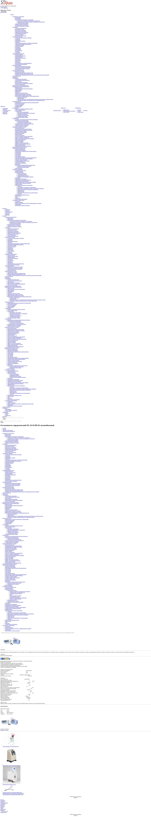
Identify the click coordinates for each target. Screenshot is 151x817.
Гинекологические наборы (23, 22)
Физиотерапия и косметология (19, 148)
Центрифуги (17, 59)
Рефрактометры (18, 90)
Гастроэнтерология (17, 76)
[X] (3, 659)
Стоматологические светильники (22, 124)
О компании (5, 108)
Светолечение (18, 153)
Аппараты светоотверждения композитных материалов (26, 119)
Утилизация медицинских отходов (20, 147)
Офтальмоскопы (18, 89)
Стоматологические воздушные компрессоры (24, 123)
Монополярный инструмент (15, 595)
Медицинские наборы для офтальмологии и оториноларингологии (31, 100)
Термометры (17, 39)
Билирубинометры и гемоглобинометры (23, 63)
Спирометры (17, 52)
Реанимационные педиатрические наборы (23, 130)
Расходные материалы (22, 173)
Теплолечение (18, 154)
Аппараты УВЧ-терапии (20, 161)
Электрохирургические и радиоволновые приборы (25, 182)
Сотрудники (5, 111)
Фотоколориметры (19, 54)
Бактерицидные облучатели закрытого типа (24, 72)
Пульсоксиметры (18, 50)
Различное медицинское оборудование (20, 85)
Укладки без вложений (19, 135)
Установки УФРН (18, 105)
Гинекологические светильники (21, 25)
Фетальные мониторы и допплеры (22, 26)
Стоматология (16, 118)
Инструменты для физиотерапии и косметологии (25, 165)
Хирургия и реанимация (18, 169)
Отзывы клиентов (6, 110)
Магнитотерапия (18, 168)
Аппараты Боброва (19, 171)
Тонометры (17, 42)
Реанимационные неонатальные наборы (23, 129)
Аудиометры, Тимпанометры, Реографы (23, 37)
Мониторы (17, 198)
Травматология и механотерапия (21, 181)
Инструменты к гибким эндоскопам (22, 205)
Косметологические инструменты (24, 166)
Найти (2, 422)
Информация (78, 107)
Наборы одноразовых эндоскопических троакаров (20, 591)
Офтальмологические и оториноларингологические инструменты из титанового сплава (35, 99)
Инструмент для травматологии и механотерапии (28, 192)
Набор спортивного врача (20, 139)
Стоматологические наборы (23, 121)
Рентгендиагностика (17, 101)
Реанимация (17, 177)
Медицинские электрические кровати (22, 67)
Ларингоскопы (18, 195)
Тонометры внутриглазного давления (22, 94)
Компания (3, 106)
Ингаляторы (17, 164)
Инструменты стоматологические (24, 122)
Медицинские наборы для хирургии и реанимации (28, 189)
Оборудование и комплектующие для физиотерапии (25, 151)
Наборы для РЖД (18, 134)
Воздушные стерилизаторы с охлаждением (26, 113)
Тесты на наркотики (19, 34)
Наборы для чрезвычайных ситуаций (22, 143)
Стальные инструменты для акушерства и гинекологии (29, 20)
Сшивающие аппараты (22, 174)
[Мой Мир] (9, 659)
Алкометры (15, 27)
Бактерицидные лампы (19, 71)
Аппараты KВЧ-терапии (20, 149)
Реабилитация (16, 78)
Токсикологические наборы (20, 131)
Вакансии (5, 112)
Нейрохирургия (21, 190)
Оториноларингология (22, 97)
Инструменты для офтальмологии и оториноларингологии (27, 96)
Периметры (17, 91)
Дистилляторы (18, 60)
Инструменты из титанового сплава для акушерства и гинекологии (31, 21)
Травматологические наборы (21, 132)
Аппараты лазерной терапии (21, 159)
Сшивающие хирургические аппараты (23, 179)
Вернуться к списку (4, 730)
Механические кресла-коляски (21, 82)
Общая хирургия (21, 191)
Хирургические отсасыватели (21, 199)
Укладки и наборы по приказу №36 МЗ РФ (24, 136)
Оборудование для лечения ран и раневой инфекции (25, 157)
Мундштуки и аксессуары (20, 30)
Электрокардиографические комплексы (23, 44)
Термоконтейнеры (19, 56)
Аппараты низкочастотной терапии (22, 160)
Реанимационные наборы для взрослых (23, 146)
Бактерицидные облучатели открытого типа (24, 73)
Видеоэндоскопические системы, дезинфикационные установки (28, 203)
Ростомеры (17, 51)
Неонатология (18, 18)
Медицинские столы (19, 69)
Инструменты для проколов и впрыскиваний (27, 187)
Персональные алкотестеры (20, 31)
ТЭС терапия (18, 155)
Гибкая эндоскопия (19, 202)
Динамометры (18, 48)
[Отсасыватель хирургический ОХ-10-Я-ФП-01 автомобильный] (12, 647)
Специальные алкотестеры (20, 33)
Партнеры (5, 109)
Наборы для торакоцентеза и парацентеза (18, 597)
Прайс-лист (63, 107)
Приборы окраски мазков (20, 55)
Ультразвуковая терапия (20, 156)
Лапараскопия (18, 204)
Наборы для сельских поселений (21, 142)
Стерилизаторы (18, 111)
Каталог (12, 14)
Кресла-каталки (18, 81)
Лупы (16, 196)
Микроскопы (17, 62)
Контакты (85, 110)
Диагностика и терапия (17, 36)
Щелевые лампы (18, 87)
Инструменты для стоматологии (21, 120)
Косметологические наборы (23, 167)
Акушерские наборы (19, 140)
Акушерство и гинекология (18, 16)
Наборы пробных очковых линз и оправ (23, 95)
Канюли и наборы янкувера (15, 598)
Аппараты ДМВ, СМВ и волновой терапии (24, 158)
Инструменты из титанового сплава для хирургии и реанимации (31, 188)
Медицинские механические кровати (22, 66)
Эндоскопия (17, 201)
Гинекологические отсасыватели (21, 24)
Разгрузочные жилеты (19, 128)
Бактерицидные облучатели (18, 70)
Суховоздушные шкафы (22, 116)
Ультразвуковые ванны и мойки (21, 117)
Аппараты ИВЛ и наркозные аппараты (23, 183)
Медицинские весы (19, 46)
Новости (79, 109)
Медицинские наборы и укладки (19, 126)
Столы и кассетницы (19, 104)
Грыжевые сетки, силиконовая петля (17, 592)
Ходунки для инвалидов (20, 84)
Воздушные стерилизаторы (23, 112)
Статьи (79, 111)
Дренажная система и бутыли (16, 593)
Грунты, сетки (66, 112)
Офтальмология (21, 98)
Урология (19, 193)
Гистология (15, 77)
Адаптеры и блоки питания (20, 28)
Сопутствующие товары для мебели (22, 68)
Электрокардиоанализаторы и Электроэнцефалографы (26, 43)
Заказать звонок (3, 6)
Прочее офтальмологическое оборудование (24, 88)
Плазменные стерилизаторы (23, 115)
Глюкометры (17, 47)
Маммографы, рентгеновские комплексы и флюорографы (26, 102)
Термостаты (17, 61)
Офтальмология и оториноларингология (21, 86)
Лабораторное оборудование (18, 53)
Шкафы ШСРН (18, 106)
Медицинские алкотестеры (20, 35)
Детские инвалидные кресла (21, 79)
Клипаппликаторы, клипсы (23, 175)
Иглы (11, 594)
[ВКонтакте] (1, 659)
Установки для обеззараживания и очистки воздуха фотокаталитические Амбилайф (32, 74)
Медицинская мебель (17, 65)
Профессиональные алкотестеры (21, 32)
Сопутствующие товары (20, 109)
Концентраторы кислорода (20, 170)
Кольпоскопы (18, 17)
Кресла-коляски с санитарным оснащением (24, 83)
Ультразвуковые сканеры (20, 40)
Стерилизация (16, 107)
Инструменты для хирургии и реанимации (24, 185)
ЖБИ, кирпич (66, 109)
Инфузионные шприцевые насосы (22, 194)
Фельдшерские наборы (19, 133)
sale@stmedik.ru (3, 12)
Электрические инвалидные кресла (22, 80)
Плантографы (18, 49)
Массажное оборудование (20, 150)
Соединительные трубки (15, 596)
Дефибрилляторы (18, 184)
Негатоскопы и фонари (20, 103)
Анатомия (20, 186)
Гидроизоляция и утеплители (69, 111)
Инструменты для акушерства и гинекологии (24, 19)
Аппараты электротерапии (20, 163)
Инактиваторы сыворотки (20, 57)
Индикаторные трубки (19, 29)
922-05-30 (4, 8)
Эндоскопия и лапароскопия (18, 200)
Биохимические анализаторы (21, 64)
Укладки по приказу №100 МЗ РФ (22, 137)
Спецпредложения (57, 110)
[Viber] (4, 659)
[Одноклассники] (7, 659)
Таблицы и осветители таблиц (21, 92)
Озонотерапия (18, 152)
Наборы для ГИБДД (19, 141)
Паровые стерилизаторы (22, 114)
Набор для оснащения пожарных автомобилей (24, 138)
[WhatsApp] (6, 659)
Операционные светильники (21, 178)
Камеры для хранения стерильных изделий (24, 108)
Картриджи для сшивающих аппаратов (25, 176)
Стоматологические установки (21, 125)
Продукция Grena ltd (19, 172)
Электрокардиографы (19, 45)
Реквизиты (5, 113)
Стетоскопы (17, 38)
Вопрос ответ (80, 112)
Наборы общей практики (20, 144)
